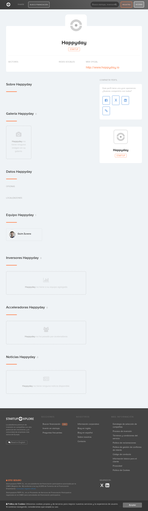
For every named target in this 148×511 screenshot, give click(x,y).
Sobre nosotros (84, 437)
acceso (139, 4)
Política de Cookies (121, 470)
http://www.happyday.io (102, 67)
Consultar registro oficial (26, 489)
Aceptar (132, 505)
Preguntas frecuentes (52, 433)
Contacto (82, 441)
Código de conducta (122, 454)
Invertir (21, 4)
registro (126, 5)
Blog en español (85, 433)
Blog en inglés (84, 428)
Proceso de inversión (122, 431)
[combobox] (104, 4)
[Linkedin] (107, 485)
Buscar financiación (54, 424)
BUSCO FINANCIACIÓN (39, 5)
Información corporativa (88, 424)
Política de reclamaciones (124, 443)
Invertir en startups (51, 428)
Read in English (18, 442)
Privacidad (117, 466)
